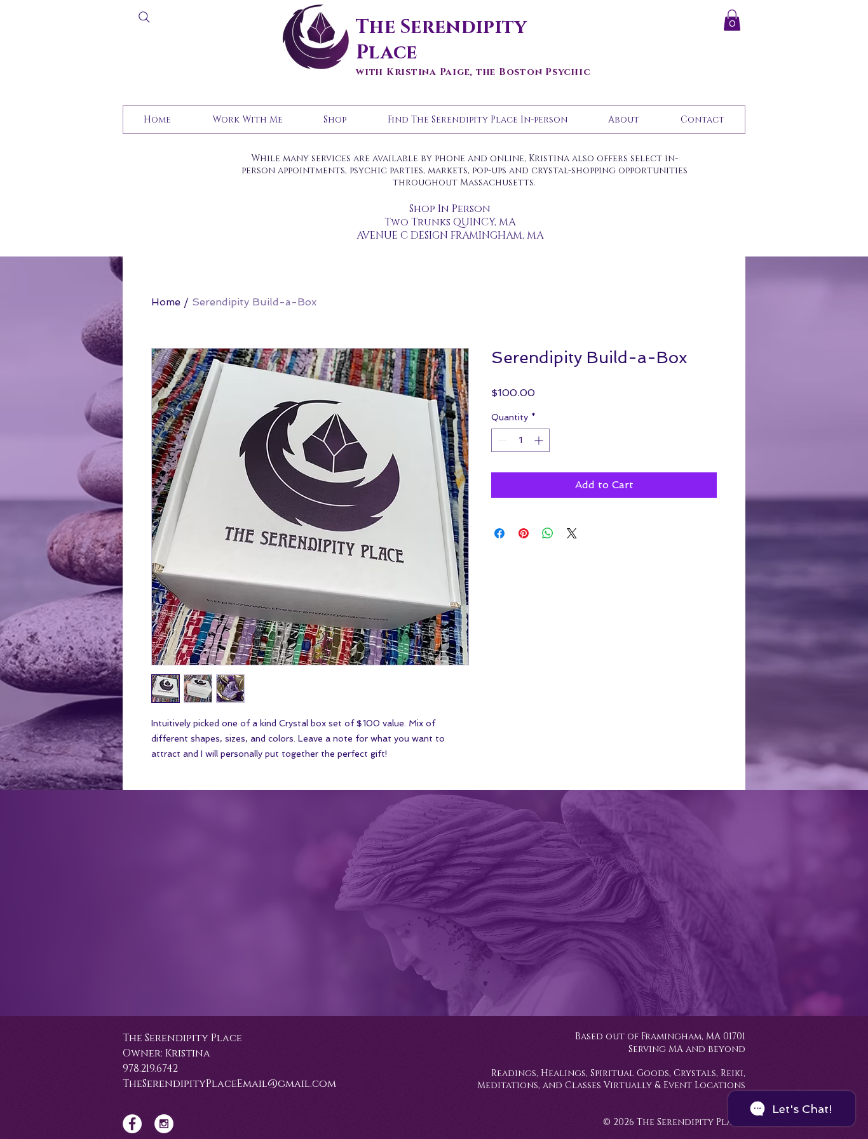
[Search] (144, 17)
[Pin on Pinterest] (523, 533)
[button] (732, 20)
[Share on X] (572, 533)
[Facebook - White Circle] (132, 1123)
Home (165, 302)
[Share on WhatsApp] (547, 533)
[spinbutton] (520, 440)
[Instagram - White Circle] (163, 1123)
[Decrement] (501, 440)
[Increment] (540, 440)
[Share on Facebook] (499, 533)
